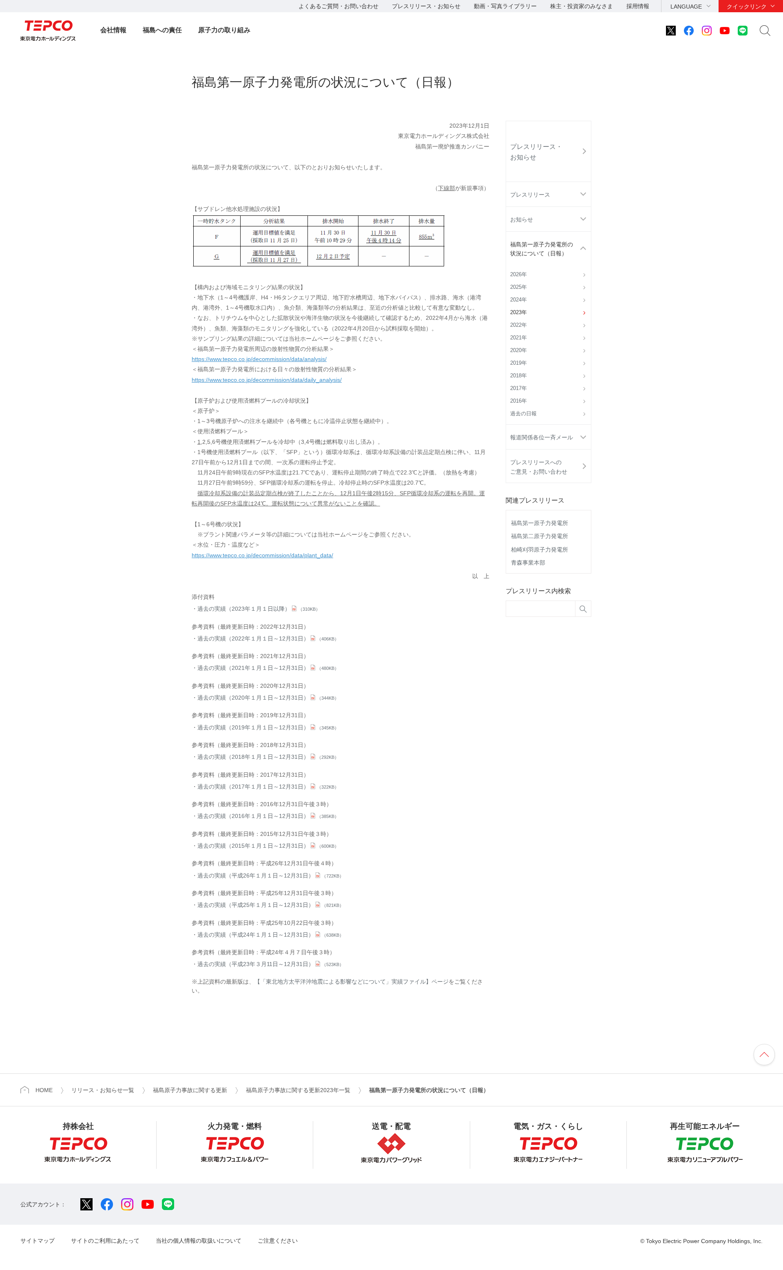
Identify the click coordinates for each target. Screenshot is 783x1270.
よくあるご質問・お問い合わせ (338, 6)
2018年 (518, 376)
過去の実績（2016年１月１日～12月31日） (268, 816)
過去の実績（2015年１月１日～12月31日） (268, 845)
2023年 (518, 312)
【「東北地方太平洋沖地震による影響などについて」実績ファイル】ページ (351, 981)
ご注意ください (278, 1240)
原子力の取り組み (224, 30)
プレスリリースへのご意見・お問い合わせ (538, 466)
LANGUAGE (686, 6)
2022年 (518, 325)
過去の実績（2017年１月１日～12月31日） (268, 786)
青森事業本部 (528, 562)
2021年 (518, 338)
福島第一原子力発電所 (539, 523)
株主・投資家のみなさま (581, 6)
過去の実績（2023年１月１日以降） (258, 608)
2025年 (518, 287)
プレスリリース (530, 194)
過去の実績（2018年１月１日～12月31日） (268, 757)
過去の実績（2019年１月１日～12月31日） (268, 727)
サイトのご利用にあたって (105, 1240)
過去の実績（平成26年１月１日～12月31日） (270, 875)
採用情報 (637, 6)
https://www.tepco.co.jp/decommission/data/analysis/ (259, 359)
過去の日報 (523, 414)
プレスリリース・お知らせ (426, 6)
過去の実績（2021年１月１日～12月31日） (268, 668)
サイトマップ (37, 1240)
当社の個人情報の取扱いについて (198, 1240)
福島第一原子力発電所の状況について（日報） (541, 249)
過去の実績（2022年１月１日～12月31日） (268, 638)
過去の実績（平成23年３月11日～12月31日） (270, 964)
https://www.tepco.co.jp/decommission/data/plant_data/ (262, 555)
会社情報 (113, 30)
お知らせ (521, 219)
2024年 (518, 300)
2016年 (518, 401)
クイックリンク (747, 6)
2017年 (518, 388)
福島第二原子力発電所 (539, 536)
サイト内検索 (765, 30)
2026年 (518, 274)
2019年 (518, 363)
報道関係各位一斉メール (541, 437)
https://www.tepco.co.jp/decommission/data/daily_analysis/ (267, 380)
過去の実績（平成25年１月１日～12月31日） (270, 905)
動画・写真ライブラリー (505, 6)
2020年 (518, 350)
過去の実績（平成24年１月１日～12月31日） (270, 934)
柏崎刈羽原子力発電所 (539, 549)
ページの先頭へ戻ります (764, 1054)
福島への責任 (162, 30)
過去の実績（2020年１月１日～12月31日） (268, 697)
